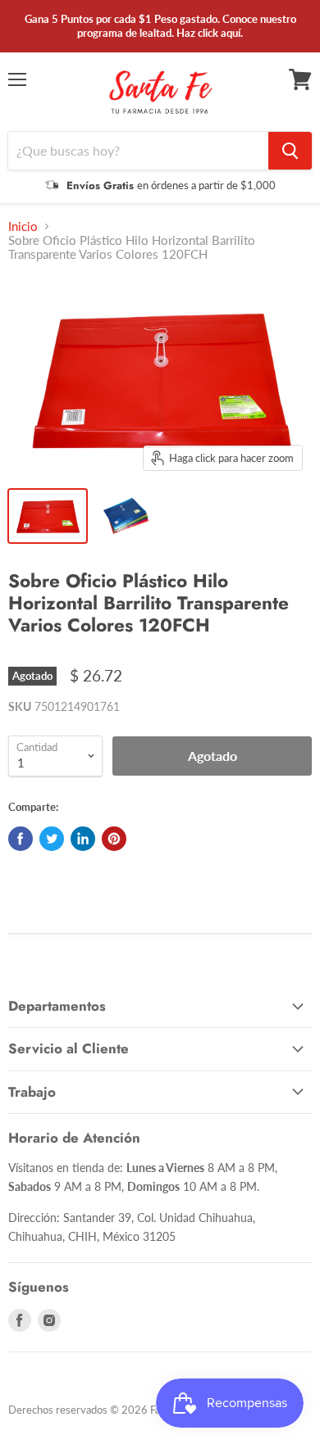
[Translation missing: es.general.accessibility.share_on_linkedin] (83, 838)
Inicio (23, 226)
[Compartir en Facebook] (20, 838)
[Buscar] (290, 151)
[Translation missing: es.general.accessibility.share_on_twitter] (51, 838)
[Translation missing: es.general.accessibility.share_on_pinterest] (114, 838)
